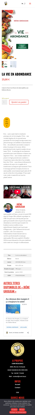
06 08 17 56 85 (19, 373)
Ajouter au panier (18, 102)
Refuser (22, 409)
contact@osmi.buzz (19, 376)
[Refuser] (33, 407)
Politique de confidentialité (18, 412)
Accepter (14, 409)
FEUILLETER (6, 122)
